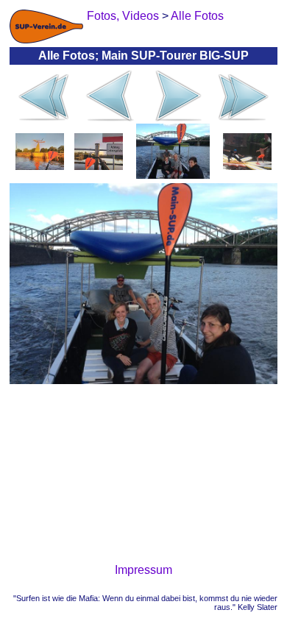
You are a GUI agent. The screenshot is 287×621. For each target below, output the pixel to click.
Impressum (143, 570)
